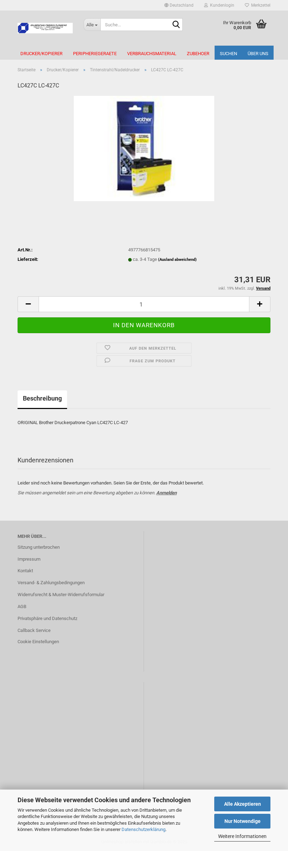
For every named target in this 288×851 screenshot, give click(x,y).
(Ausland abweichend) (177, 259)
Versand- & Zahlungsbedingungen (51, 582)
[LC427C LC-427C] (144, 148)
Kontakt (25, 570)
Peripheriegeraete (95, 53)
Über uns (258, 53)
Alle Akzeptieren (242, 804)
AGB (22, 606)
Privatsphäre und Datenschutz (47, 618)
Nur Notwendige (242, 821)
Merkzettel (259, 5)
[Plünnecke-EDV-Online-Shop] (45, 28)
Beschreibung (42, 398)
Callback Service (34, 630)
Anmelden (166, 492)
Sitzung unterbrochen (39, 547)
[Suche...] (176, 25)
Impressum (29, 559)
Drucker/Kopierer (41, 53)
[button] (179, 5)
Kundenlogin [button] (221, 5)
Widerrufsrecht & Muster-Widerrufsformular (61, 594)
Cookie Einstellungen (38, 641)
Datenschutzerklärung (143, 829)
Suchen (228, 53)
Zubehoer (198, 53)
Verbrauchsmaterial (151, 53)
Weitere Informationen (242, 836)
